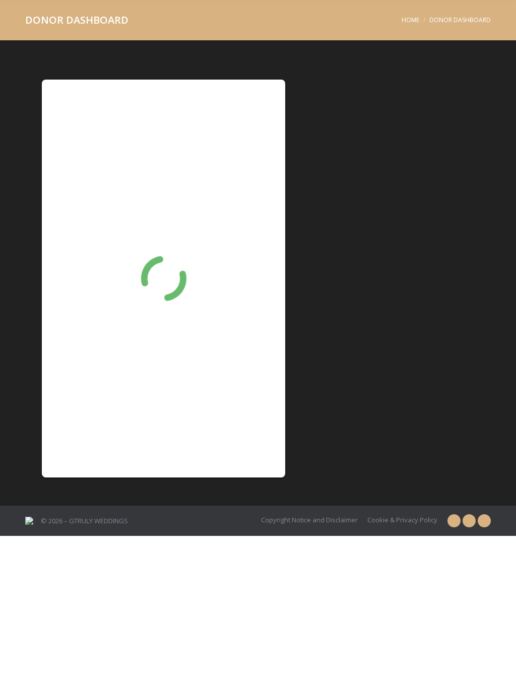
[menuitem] (309, 520)
